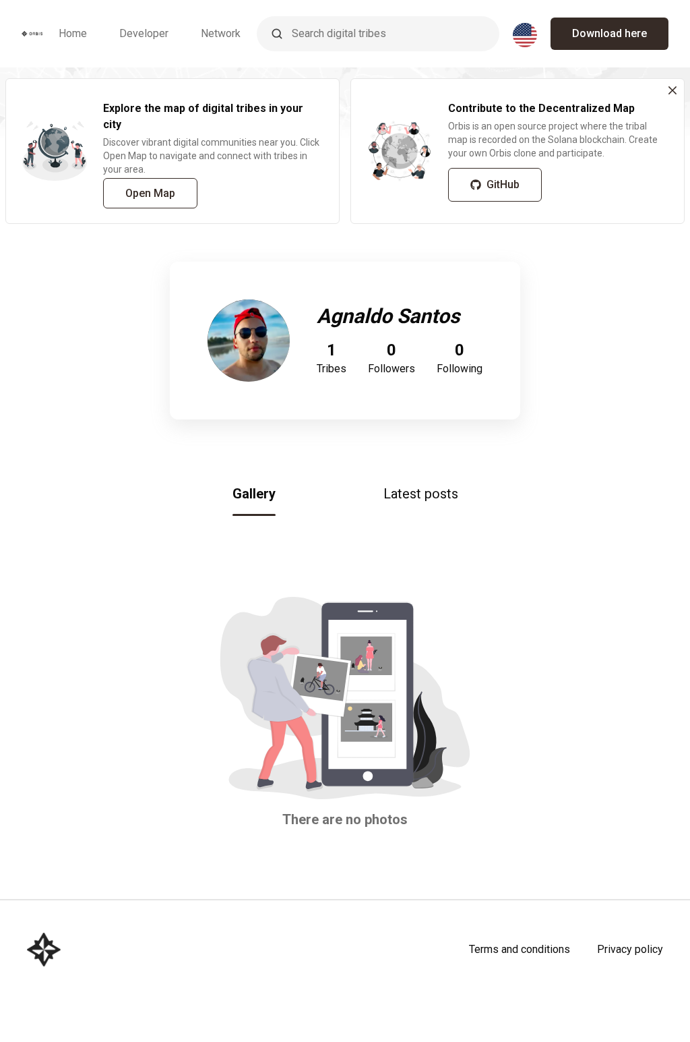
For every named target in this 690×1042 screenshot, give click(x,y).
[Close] (672, 90)
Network (221, 33)
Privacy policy (630, 949)
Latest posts (420, 494)
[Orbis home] (32, 33)
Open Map (150, 193)
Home (73, 33)
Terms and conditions (519, 949)
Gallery (254, 494)
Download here (609, 33)
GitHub (503, 184)
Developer (143, 33)
